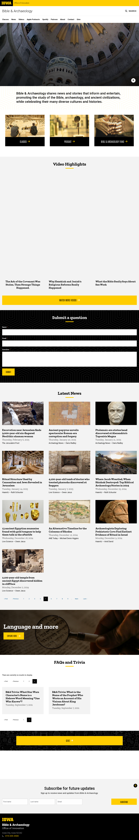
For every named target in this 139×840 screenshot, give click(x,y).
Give (78, 19)
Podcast (67, 141)
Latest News (69, 393)
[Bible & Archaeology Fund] (114, 126)
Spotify (45, 19)
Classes (5, 19)
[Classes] (25, 126)
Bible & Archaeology (17, 11)
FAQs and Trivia (69, 662)
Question (5, 350)
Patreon (54, 19)
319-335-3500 (12, 836)
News (13, 19)
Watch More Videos (67, 300)
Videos (21, 19)
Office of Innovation (21, 3)
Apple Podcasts (33, 19)
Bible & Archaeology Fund (112, 141)
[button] (130, 11)
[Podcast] (69, 126)
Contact (71, 19)
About (62, 19)
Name (4, 327)
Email (4, 338)
